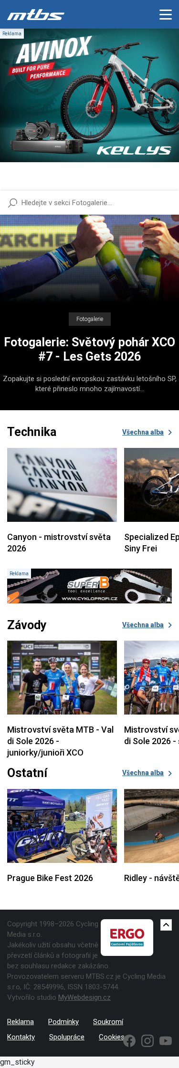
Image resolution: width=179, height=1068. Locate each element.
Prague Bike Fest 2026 (50, 878)
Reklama (20, 1021)
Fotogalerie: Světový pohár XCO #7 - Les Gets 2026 (89, 349)
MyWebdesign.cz (84, 997)
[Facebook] (129, 1041)
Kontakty (21, 1037)
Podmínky (63, 1021)
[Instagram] (147, 1041)
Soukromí (108, 1021)
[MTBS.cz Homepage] (35, 14)
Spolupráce (66, 1037)
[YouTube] (165, 1041)
